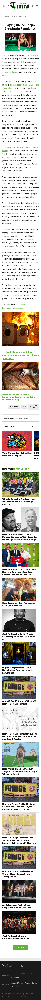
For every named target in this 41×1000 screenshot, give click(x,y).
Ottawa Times (16, 987)
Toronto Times (31, 983)
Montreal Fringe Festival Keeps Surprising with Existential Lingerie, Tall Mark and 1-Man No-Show (19, 841)
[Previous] (32, 426)
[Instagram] (15, 966)
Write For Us (15, 977)
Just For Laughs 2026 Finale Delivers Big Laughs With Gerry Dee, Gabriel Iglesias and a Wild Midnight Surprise (20, 538)
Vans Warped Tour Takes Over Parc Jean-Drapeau (17, 454)
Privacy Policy (7, 997)
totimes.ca (6, 308)
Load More (20, 947)
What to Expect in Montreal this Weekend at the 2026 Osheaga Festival (18, 502)
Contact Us (24, 974)
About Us (14, 974)
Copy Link (35, 406)
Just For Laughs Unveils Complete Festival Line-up (15, 937)
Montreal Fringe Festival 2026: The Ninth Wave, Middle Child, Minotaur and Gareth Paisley (19, 736)
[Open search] (31, 5)
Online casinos (23, 418)
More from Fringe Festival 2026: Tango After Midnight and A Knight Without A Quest (19, 771)
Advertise (34, 974)
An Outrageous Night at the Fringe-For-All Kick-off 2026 (16, 906)
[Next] (37, 426)
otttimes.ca (18, 308)
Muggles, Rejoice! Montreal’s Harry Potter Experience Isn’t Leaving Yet (17, 670)
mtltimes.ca (24, 304)
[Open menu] (37, 5)
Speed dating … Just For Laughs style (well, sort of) (18, 604)
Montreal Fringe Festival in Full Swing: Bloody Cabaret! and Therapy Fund (17, 874)
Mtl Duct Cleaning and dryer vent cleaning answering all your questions (20, 355)
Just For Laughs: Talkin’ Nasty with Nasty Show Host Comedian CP (18, 636)
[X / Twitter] (22, 966)
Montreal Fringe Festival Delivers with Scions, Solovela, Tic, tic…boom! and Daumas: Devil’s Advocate (18, 808)
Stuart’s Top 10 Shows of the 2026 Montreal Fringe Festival (19, 702)
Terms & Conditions (21, 997)
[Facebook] (18, 966)
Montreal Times (17, 983)
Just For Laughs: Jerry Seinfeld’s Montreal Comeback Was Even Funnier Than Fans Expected (19, 572)
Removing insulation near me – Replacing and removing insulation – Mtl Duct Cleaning (20, 397)
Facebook (15, 406)
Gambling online (8, 418)
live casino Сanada (10, 72)
